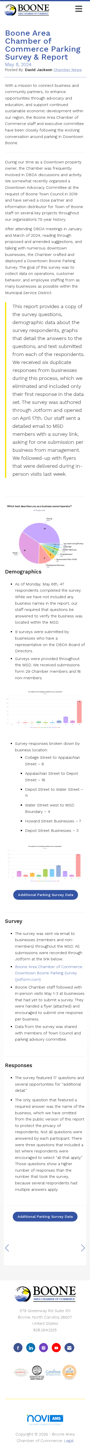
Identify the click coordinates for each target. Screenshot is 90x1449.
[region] (83, 1248)
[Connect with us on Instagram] (43, 1347)
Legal (69, 1440)
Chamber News (68, 70)
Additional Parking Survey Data (45, 895)
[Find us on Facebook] (18, 1347)
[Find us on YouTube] (56, 1347)
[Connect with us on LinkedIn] (30, 1347)
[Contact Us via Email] (69, 1347)
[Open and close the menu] (67, 9)
